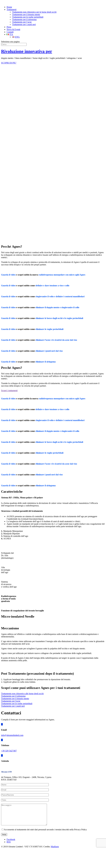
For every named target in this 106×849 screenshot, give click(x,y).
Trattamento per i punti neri (24, 24)
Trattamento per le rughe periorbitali (27, 17)
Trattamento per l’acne (22, 22)
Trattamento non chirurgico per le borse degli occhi (34, 12)
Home (9, 7)
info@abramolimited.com (12, 735)
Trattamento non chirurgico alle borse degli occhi (22, 693)
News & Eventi (13, 29)
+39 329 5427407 (9, 751)
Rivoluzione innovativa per (26, 51)
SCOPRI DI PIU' (8, 63)
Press (9, 27)
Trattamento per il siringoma (24, 19)
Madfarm (55, 846)
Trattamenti (11, 9)
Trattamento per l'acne (10, 701)
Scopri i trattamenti (9, 390)
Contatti (10, 32)
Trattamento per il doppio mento (26, 14)
